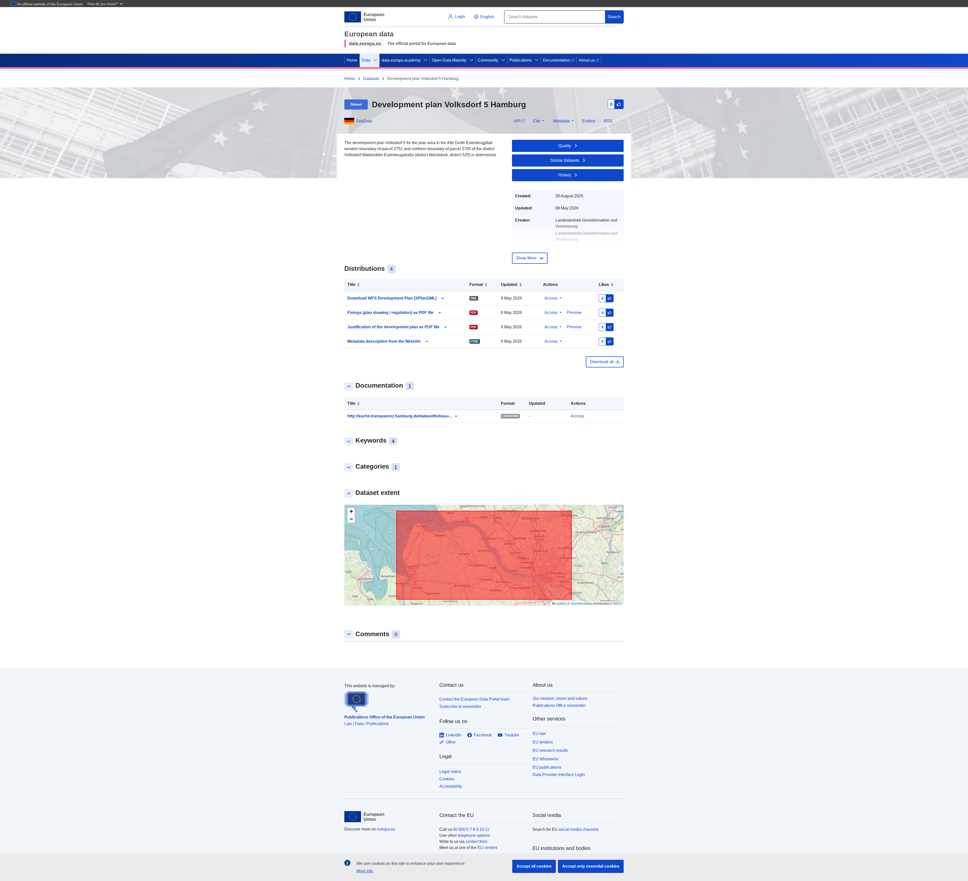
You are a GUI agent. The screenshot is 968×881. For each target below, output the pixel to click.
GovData (364, 121)
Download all (602, 362)
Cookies (446, 779)
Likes (604, 284)
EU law (539, 733)
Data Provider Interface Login (559, 774)
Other (451, 742)
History (564, 175)
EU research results (550, 750)
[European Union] (389, 816)
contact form (476, 841)
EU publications (547, 767)
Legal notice (450, 771)
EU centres (487, 847)
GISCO (617, 603)
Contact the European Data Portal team (474, 699)
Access (551, 298)
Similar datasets (564, 160)
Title (351, 284)
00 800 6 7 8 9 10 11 (471, 829)
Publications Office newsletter (559, 705)
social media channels (579, 829)
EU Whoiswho (545, 759)
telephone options (474, 835)
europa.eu (386, 829)
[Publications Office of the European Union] (388, 700)
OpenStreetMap (581, 603)
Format (476, 284)
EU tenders (543, 742)
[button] (106, 3)
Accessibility (450, 786)
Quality (564, 146)
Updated (509, 284)
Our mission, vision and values (560, 698)
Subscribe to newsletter (460, 706)
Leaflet (560, 603)
